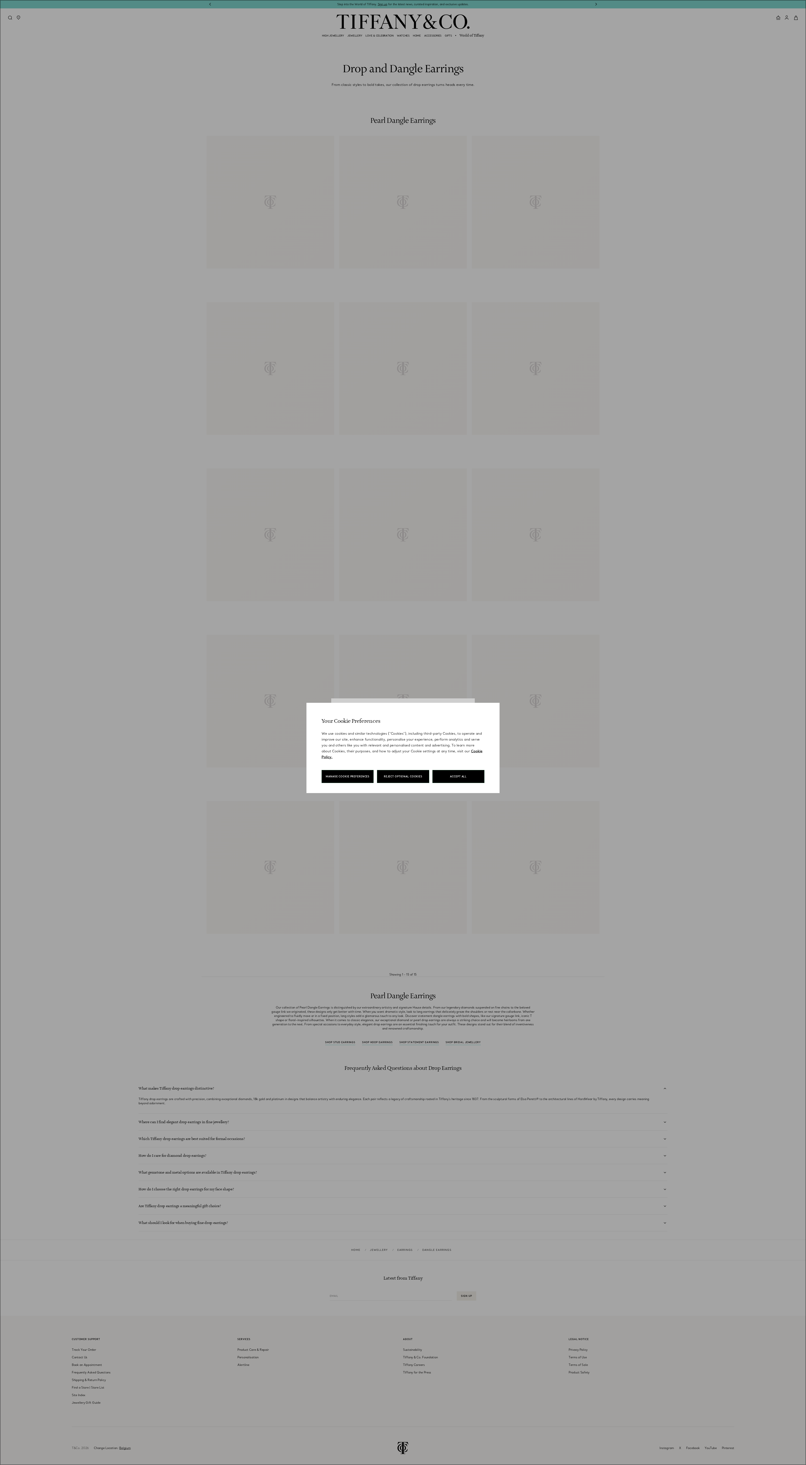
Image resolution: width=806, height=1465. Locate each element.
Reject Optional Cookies (403, 776)
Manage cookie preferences (347, 776)
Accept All (458, 776)
